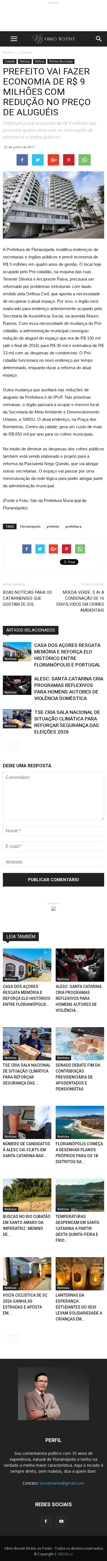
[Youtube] (61, 1521)
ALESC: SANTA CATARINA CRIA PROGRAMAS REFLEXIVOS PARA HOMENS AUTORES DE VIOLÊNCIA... (79, 998)
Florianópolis (30, 526)
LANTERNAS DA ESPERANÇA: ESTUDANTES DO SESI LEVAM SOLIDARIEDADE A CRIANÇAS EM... (79, 1307)
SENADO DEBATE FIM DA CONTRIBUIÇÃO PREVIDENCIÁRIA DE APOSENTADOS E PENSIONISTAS (78, 1077)
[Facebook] (46, 1521)
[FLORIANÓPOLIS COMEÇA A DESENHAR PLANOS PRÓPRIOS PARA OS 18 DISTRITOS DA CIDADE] (80, 1122)
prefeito (53, 526)
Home (8, 52)
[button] (99, 39)
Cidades (10, 61)
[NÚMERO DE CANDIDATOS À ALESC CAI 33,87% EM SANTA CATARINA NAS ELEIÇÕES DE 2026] (27, 1122)
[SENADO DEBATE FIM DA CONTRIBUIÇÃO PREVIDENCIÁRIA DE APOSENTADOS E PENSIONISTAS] (80, 1043)
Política (39, 61)
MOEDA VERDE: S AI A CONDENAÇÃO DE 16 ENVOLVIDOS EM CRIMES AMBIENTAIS (80, 601)
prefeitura (74, 526)
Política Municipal (61, 61)
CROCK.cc (65, 1554)
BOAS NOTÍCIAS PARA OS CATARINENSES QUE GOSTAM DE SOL (27, 598)
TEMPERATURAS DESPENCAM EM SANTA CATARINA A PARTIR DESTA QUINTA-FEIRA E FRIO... (77, 1228)
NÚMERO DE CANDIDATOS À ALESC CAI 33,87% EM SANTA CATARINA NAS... (26, 1150)
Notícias (25, 61)
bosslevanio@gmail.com (62, 1483)
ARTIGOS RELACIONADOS (30, 630)
